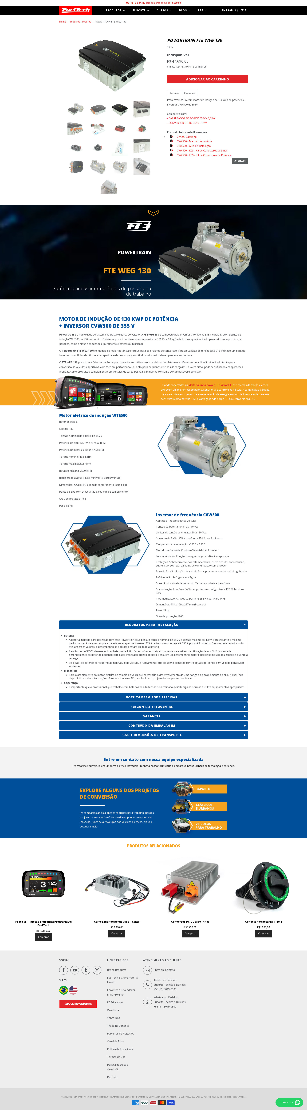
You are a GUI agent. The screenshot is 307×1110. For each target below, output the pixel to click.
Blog (184, 10)
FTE (201, 10)
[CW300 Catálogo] (171, 137)
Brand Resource (116, 970)
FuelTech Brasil (75, 1096)
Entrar (227, 10)
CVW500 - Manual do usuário (194, 141)
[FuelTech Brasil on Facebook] (64, 970)
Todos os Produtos (80, 21)
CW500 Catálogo (186, 137)
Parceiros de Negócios (120, 1033)
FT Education (115, 1002)
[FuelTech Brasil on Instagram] (98, 970)
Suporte (140, 10)
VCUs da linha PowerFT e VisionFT (210, 385)
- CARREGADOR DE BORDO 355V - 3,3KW (191, 118)
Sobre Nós (113, 1018)
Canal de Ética (115, 1041)
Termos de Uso (116, 1057)
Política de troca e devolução (117, 1067)
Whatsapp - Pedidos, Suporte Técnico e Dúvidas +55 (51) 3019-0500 (170, 1002)
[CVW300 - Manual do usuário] (171, 141)
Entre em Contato (164, 970)
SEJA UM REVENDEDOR (78, 1003)
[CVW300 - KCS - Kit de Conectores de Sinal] (171, 150)
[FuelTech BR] (63, 993)
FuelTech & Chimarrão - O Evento (122, 980)
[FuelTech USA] (73, 993)
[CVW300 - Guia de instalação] (171, 146)
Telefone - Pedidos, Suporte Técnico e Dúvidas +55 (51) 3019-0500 (170, 984)
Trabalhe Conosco (118, 1025)
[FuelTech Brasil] (75, 10)
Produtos (114, 10)
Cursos (163, 10)
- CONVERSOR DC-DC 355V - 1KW (187, 123)
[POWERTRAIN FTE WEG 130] (111, 62)
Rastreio (112, 1077)
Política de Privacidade (120, 1049)
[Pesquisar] (237, 10)
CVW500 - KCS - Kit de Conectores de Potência (204, 155)
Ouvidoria (113, 1010)
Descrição (174, 92)
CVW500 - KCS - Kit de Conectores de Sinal (201, 150)
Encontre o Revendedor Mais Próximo (121, 992)
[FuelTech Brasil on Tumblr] (87, 970)
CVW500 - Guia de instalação (193, 146)
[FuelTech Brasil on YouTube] (75, 970)
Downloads (189, 92)
